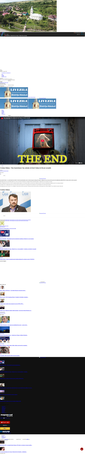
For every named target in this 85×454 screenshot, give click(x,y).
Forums (3, 75)
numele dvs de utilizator (11, 79)
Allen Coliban (2, 333)
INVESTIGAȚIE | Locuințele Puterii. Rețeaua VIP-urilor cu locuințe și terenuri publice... (16, 445)
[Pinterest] (14, 175)
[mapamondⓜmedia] (42, 178)
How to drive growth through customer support (8, 394)
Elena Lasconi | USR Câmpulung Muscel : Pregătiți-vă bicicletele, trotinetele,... (14, 297)
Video (2, 113)
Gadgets (3, 111)
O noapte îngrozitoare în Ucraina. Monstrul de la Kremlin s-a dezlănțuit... (13, 451)
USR (2, 116)
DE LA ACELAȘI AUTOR (12, 228)
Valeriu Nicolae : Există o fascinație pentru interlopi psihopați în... (12, 378)
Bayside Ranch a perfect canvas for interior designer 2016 (10, 401)
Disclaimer (3, 435)
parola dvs (9, 80)
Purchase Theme (4, 76)
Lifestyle (3, 112)
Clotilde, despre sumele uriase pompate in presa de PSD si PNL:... (12, 303)
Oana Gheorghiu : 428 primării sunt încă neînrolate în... (10, 365)
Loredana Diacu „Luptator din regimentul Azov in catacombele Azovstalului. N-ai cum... (16, 387)
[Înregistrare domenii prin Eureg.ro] (21, 439)
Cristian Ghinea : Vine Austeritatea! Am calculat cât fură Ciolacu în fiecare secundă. (16, 220)
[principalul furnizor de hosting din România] (15, 439)
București (1, 247)
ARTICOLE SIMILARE (4, 228)
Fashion (3, 110)
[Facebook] (8, 175)
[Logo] (14, 108)
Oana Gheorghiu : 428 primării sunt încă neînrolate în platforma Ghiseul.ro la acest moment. (17, 238)
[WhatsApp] (18, 175)
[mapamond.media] (5, 429)
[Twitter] (11, 175)
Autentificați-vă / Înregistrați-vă (6, 72)
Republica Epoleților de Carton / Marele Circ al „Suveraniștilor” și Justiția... (14, 371)
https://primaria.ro (2, 226)
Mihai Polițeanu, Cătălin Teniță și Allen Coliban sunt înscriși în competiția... (13, 345)
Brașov (1, 323)
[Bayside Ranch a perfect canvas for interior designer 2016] (2, 399)
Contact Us (3, 437)
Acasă (1, 116)
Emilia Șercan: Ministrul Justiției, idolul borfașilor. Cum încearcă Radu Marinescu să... (16, 310)
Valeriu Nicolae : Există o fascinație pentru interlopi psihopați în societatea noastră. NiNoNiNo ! (17, 259)
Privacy (3, 436)
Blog (2, 74)
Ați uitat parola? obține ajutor (4, 82)
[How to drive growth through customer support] (2, 392)
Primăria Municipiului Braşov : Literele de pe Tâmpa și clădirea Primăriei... (14, 335)
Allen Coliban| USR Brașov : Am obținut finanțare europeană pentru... (13, 290)
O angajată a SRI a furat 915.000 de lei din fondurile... (10, 355)
